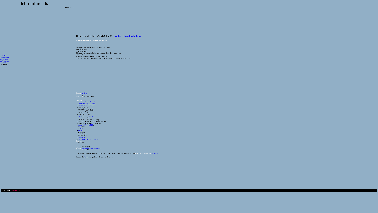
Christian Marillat (15, 190)
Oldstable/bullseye (132, 36)
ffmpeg (80, 128)
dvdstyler (155, 153)
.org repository (70, 7)
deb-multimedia (34, 3)
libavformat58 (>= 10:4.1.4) (86, 104)
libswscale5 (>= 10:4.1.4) (86, 116)
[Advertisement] (135, 75)
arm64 (117, 36)
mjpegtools (81, 137)
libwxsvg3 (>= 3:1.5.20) (85, 125)
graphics (84, 93)
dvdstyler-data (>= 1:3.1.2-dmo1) (88, 139)
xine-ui (80, 130)
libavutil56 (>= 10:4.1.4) (85, 105)
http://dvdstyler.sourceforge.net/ (91, 148)
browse (86, 157)
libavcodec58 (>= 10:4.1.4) (86, 102)
